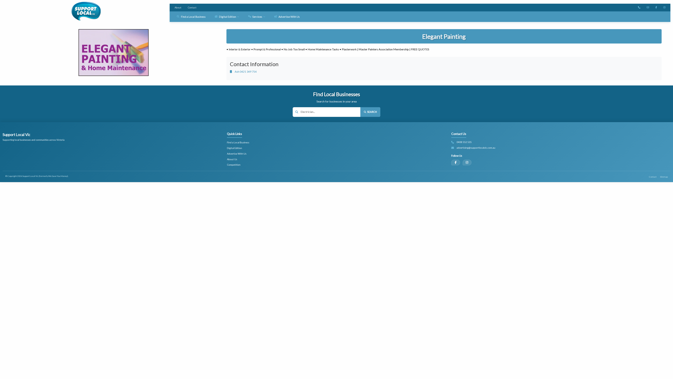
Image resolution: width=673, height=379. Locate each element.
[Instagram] (467, 162)
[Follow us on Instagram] (664, 7)
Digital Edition (234, 148)
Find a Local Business (238, 142)
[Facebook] (455, 162)
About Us (232, 159)
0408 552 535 (464, 142)
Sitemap (664, 176)
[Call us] (639, 7)
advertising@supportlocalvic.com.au (476, 147)
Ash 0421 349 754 (246, 71)
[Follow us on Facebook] (656, 7)
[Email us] (648, 7)
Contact (192, 7)
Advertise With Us (236, 153)
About (178, 7)
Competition (233, 164)
